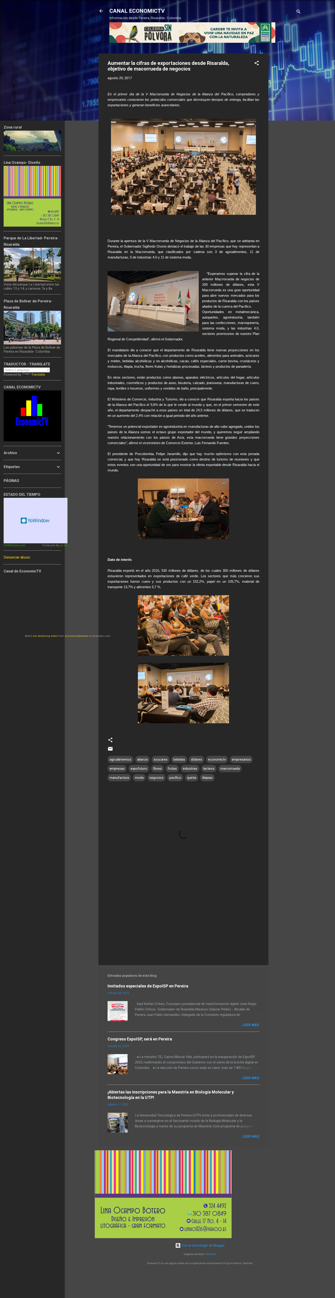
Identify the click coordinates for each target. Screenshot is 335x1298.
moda (139, 778)
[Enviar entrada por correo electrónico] (110, 750)
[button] (256, 63)
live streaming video (45, 636)
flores (157, 769)
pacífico (175, 778)
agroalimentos (120, 759)
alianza (142, 759)
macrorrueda (230, 769)
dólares (196, 759)
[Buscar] (298, 12)
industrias (190, 769)
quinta (191, 778)
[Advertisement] (286, 121)
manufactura (119, 778)
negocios (156, 778)
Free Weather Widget (35, 520)
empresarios (241, 759)
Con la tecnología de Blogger (203, 1245)
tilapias (207, 778)
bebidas (179, 759)
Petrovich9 (210, 1254)
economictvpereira (76, 636)
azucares (161, 759)
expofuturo (139, 769)
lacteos (208, 769)
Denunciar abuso (17, 557)
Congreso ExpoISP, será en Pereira (140, 1039)
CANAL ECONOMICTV (137, 11)
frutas (172, 769)
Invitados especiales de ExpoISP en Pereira (148, 986)
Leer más (250, 1025)
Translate (38, 374)
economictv (217, 759)
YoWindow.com (15, 545)
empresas (117, 769)
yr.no (63, 545)
